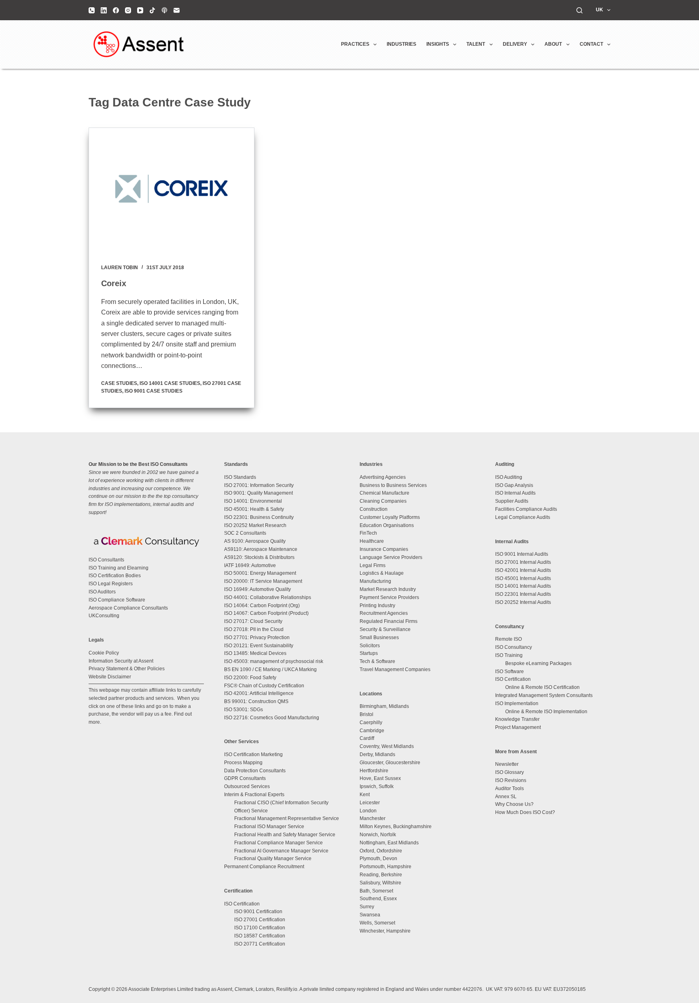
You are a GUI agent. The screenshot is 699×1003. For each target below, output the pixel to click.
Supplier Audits (511, 501)
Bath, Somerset (376, 891)
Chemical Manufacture (384, 493)
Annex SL (506, 796)
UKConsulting (104, 615)
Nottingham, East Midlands (389, 843)
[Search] (579, 10)
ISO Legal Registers (111, 583)
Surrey (367, 907)
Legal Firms (373, 565)
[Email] (177, 10)
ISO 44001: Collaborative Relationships (267, 597)
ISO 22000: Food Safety (250, 677)
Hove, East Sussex (380, 778)
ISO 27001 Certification (259, 919)
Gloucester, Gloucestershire (390, 762)
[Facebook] (116, 10)
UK (599, 10)
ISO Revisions (510, 780)
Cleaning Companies (383, 501)
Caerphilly (371, 722)
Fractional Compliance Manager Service (278, 843)
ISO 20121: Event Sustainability (258, 645)
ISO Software (509, 671)
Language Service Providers (391, 557)
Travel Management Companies (395, 669)
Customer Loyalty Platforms (390, 517)
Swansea (370, 915)
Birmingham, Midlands (384, 706)
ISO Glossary (509, 772)
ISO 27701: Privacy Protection (257, 637)
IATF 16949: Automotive (250, 565)
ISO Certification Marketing (253, 754)
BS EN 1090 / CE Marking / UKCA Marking (270, 669)
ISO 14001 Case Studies (170, 383)
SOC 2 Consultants (245, 533)
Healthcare (372, 541)
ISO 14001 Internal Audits (523, 586)
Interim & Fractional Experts (254, 794)
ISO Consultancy (513, 647)
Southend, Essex (378, 898)
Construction (374, 509)
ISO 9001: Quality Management (258, 493)
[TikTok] (152, 10)
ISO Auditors (102, 592)
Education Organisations (387, 525)
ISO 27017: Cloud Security (253, 621)
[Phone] (92, 10)
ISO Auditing (508, 477)
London (368, 811)
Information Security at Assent (121, 661)
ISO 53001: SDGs (243, 709)
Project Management (518, 727)
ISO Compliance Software (117, 600)
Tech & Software (377, 661)
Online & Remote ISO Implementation (546, 711)
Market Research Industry (388, 589)
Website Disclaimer (110, 677)
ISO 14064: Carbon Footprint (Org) (262, 605)
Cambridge (372, 730)
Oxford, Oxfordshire (381, 851)
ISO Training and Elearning (118, 568)
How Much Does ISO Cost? (525, 812)
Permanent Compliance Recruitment (264, 866)
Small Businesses (379, 637)
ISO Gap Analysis (514, 485)
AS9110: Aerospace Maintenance (260, 549)
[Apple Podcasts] (164, 10)
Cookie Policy (104, 653)
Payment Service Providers (389, 597)
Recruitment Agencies (384, 613)
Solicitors (370, 645)
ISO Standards (240, 477)
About (553, 44)
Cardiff (367, 738)
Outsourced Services (247, 786)
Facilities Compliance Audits (526, 509)
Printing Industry (377, 605)
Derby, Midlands (377, 754)
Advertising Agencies (383, 477)
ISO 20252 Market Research (255, 525)
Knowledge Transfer (517, 719)
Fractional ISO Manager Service (269, 826)
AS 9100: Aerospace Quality (255, 541)
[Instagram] (128, 10)
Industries (401, 44)
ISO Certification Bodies (115, 575)
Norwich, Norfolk (378, 834)
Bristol (366, 714)
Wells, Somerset (377, 923)
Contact (591, 44)
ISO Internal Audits (515, 493)
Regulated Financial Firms (388, 621)
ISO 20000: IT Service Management (263, 581)
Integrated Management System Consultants (544, 695)
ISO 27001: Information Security (259, 485)
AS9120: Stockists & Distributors (259, 557)
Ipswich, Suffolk (377, 786)
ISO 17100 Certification (259, 928)
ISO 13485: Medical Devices (255, 653)
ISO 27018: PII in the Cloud (254, 629)
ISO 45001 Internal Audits (523, 578)
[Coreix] (171, 190)
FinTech (368, 533)
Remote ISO (508, 639)
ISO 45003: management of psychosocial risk (273, 661)
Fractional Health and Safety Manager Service (284, 834)
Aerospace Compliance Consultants (128, 608)
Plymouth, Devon (378, 858)
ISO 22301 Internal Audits (523, 594)
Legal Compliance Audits (522, 517)
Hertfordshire (374, 771)
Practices (355, 44)
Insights (437, 44)
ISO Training (509, 655)
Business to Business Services (393, 485)
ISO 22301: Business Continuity (259, 517)
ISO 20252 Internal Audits (523, 602)
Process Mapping (243, 762)
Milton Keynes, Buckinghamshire (396, 826)
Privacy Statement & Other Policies (127, 669)
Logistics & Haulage (382, 573)
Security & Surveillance (385, 629)
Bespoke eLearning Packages (538, 663)
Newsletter (507, 764)
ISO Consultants (106, 560)
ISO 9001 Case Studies (153, 391)
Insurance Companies (384, 549)
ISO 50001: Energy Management (260, 573)
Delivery (515, 44)
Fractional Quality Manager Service (272, 858)
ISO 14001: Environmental (253, 501)
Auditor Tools (509, 788)
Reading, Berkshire (381, 875)
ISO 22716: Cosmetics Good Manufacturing (271, 717)
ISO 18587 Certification (259, 936)
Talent (475, 44)
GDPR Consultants (245, 778)
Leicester (370, 802)
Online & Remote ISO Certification (542, 687)
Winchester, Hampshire (385, 931)
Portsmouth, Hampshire (385, 866)
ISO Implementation (516, 703)
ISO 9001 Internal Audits (521, 554)
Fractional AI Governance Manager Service (281, 851)
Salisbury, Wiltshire (380, 883)
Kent (365, 794)
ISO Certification (242, 904)
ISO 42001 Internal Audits (523, 570)
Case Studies (119, 383)
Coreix (113, 283)
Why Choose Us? (514, 804)
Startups (369, 653)
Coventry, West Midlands (387, 746)
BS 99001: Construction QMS (256, 701)
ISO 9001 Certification (258, 911)
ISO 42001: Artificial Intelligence (259, 693)
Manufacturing (375, 581)
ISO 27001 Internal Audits (523, 562)
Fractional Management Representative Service (286, 818)
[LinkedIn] (104, 10)
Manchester (373, 818)
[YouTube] (140, 10)
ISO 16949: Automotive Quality (257, 589)
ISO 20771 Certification (259, 944)
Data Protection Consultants (255, 771)
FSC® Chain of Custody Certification (264, 685)
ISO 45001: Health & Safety (254, 509)
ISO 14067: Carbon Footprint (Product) (266, 613)
